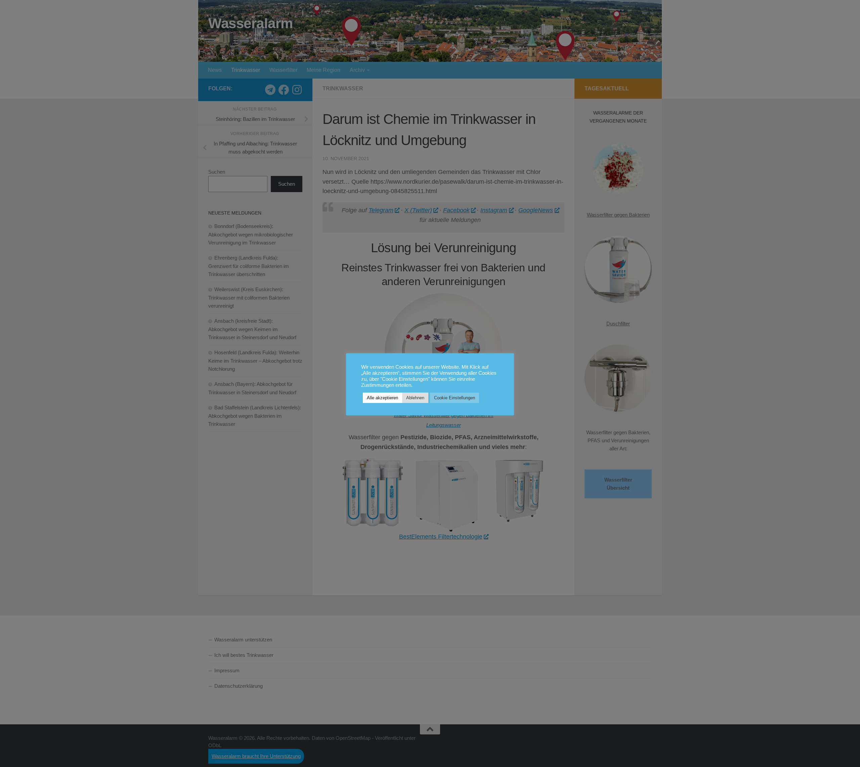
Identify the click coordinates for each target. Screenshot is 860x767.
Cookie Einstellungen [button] (454, 397)
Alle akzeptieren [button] (382, 397)
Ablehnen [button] (415, 397)
